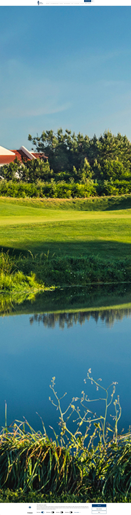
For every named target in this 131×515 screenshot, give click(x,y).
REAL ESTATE (88, 3)
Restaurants (67, 3)
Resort (48, 3)
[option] (65, 257)
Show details (76, 512)
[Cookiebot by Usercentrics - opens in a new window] (29, 513)
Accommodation (55, 3)
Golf (72, 3)
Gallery (82, 3)
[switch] (52, 512)
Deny (99, 512)
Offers (61, 3)
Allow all (99, 505)
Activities (76, 3)
